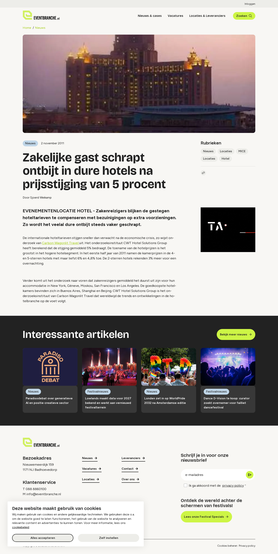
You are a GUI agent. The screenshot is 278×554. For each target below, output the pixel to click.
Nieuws (40, 27)
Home (27, 27)
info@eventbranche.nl (43, 494)
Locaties (226, 151)
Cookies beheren (227, 545)
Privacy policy (247, 545)
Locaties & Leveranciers (207, 16)
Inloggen (250, 3)
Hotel (225, 158)
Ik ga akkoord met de (216, 485)
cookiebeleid (20, 527)
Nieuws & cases (150, 16)
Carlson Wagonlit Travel (60, 243)
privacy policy (233, 485)
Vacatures (175, 16)
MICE (242, 151)
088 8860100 (36, 489)
